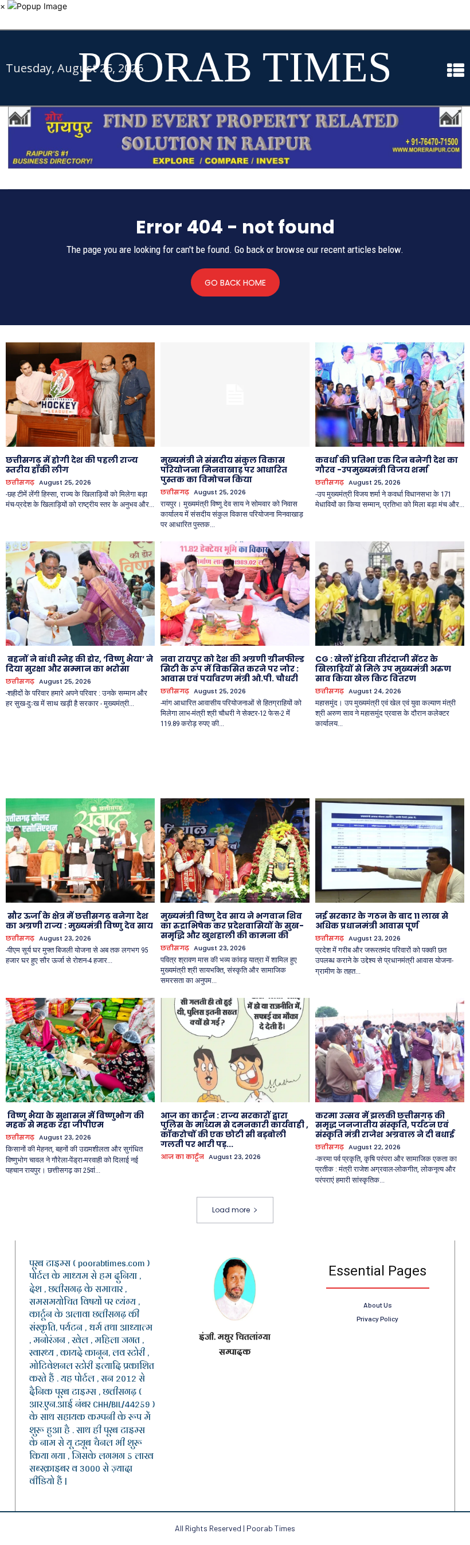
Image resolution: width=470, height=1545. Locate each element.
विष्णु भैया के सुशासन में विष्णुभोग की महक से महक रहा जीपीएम (75, 1120)
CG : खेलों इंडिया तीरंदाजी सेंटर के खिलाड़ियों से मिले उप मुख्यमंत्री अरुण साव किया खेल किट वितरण (383, 668)
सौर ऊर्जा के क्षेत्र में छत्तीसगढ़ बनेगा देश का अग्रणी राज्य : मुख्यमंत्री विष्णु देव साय (79, 920)
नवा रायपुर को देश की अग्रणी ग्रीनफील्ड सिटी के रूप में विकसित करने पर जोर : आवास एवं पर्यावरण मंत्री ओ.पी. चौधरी (232, 668)
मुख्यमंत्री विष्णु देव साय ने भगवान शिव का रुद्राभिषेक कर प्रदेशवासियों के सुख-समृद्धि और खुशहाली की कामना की (232, 925)
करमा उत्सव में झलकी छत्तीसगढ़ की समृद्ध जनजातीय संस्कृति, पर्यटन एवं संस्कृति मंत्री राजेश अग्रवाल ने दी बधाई (385, 1125)
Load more (231, 1210)
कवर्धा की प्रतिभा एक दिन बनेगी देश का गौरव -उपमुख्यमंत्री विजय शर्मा (386, 464)
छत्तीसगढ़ (20, 482)
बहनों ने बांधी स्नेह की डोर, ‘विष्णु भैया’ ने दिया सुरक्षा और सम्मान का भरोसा (79, 663)
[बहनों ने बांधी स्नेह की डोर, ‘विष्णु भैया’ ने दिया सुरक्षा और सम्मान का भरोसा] (80, 593)
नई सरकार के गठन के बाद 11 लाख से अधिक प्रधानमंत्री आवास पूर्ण (381, 920)
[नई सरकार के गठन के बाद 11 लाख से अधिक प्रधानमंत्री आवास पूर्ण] (389, 850)
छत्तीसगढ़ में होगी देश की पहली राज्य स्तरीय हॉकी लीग (72, 464)
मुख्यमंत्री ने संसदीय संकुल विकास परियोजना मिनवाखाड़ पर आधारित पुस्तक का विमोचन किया (223, 469)
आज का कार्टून (182, 1157)
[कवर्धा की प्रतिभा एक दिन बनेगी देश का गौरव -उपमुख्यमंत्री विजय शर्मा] (389, 394)
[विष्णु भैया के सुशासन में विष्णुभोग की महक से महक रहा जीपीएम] (80, 1050)
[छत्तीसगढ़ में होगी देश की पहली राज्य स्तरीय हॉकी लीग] (80, 394)
